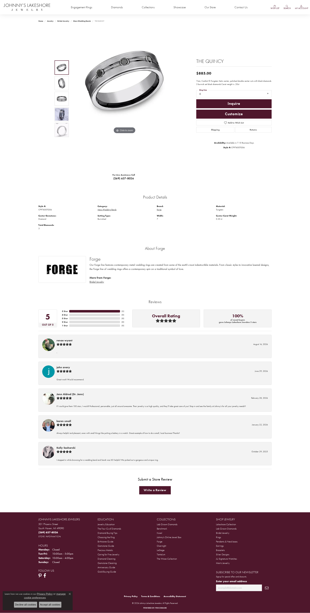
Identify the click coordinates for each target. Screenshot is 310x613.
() (122, 311)
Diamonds (117, 7)
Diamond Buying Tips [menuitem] (107, 533)
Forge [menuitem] (159, 541)
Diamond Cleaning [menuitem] (106, 558)
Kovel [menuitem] (159, 533)
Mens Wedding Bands (82, 21)
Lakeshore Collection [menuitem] (226, 524)
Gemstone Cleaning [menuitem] (107, 563)
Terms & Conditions (150, 596)
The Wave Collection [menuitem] (167, 558)
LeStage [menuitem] (161, 550)
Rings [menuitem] (218, 537)
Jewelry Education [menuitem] (106, 524)
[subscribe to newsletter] (267, 588)
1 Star (65, 325)
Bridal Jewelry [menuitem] (222, 533)
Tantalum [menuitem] (161, 554)
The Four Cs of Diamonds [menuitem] (109, 528)
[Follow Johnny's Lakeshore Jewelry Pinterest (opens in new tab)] (40, 575)
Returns (253, 129)
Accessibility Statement (175, 596)
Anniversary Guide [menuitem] (106, 567)
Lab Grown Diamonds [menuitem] (167, 524)
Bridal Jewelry (63, 21)
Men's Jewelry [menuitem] (223, 563)
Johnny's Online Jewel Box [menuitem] (169, 537)
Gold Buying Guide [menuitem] (107, 571)
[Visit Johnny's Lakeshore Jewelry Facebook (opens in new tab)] (44, 575)
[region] (124, 98)
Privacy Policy (131, 596)
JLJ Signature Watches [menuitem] (226, 558)
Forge (159, 209)
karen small (64, 421)
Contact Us (241, 7)
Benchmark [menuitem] (162, 528)
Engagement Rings (81, 7)
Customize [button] (234, 114)
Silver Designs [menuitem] (222, 554)
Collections (148, 7)
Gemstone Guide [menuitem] (106, 545)
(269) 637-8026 (123, 178)
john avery (63, 367)
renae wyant (64, 340)
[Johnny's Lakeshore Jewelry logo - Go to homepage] (27, 7)
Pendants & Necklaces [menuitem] (227, 541)
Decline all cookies (25, 604)
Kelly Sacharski (66, 448)
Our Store (210, 7)
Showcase (179, 7)
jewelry (50, 21)
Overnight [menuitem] (161, 545)
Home (40, 21)
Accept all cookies (50, 604)
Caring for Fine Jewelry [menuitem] (108, 554)
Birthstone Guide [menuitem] (105, 541)
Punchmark (161, 608)
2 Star (65, 322)
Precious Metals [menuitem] (105, 550)
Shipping (215, 129)
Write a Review (155, 490)
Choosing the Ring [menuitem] (106, 537)
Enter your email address (231, 581)
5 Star (65, 311)
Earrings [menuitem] (220, 545)
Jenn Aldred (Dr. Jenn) (70, 394)
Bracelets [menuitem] (220, 550)
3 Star (65, 318)
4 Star (65, 314)
